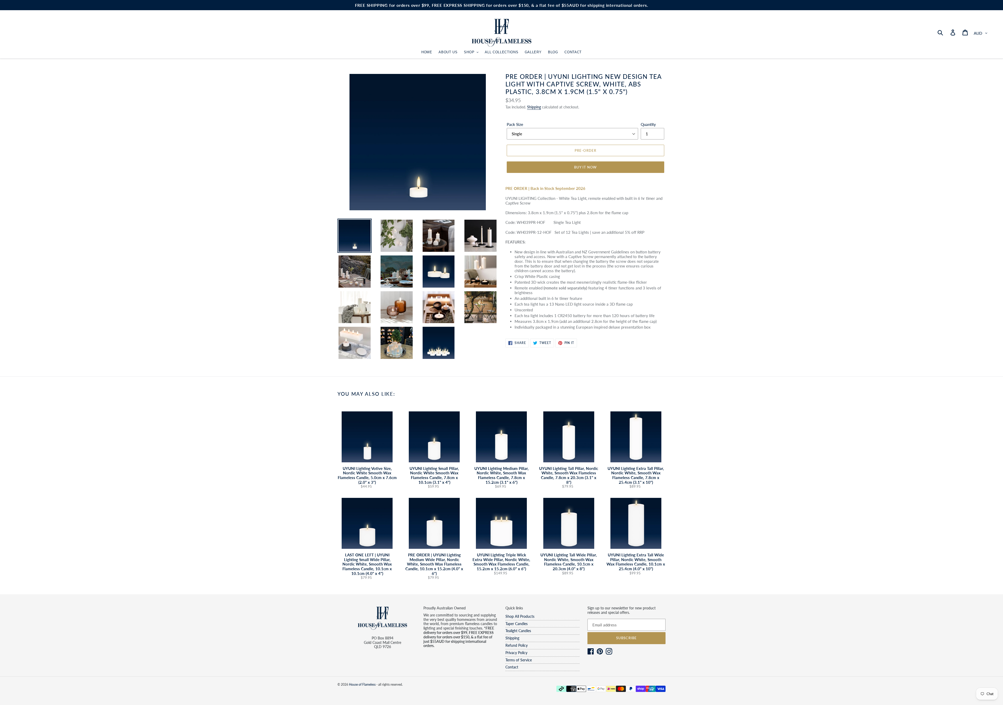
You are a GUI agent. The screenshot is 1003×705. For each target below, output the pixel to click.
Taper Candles (516, 623)
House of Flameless (362, 684)
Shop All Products (519, 616)
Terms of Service (518, 660)
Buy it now (585, 167)
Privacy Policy (516, 652)
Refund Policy (516, 645)
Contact (511, 667)
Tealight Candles (518, 630)
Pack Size (515, 124)
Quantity (648, 124)
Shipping (534, 107)
